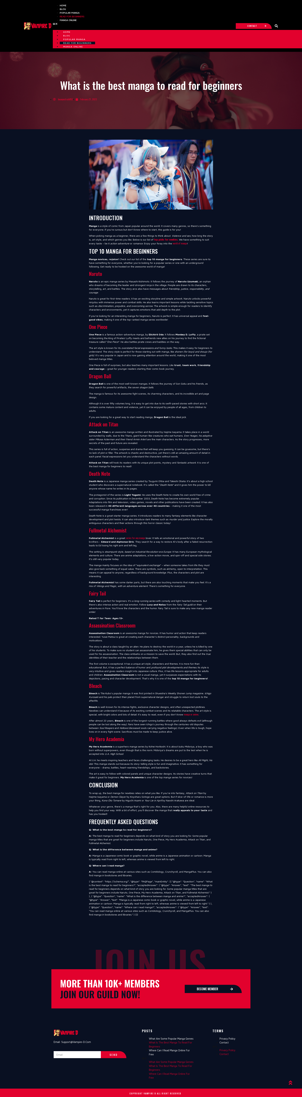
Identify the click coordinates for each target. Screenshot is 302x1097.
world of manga (180, 243)
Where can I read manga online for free (169, 1052)
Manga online (68, 20)
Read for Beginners (72, 16)
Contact (224, 1042)
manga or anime (191, 714)
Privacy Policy (227, 1038)
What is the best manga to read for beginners (170, 1044)
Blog (63, 9)
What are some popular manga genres (171, 1038)
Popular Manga (70, 12)
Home (63, 5)
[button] (142, 24)
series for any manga (135, 538)
